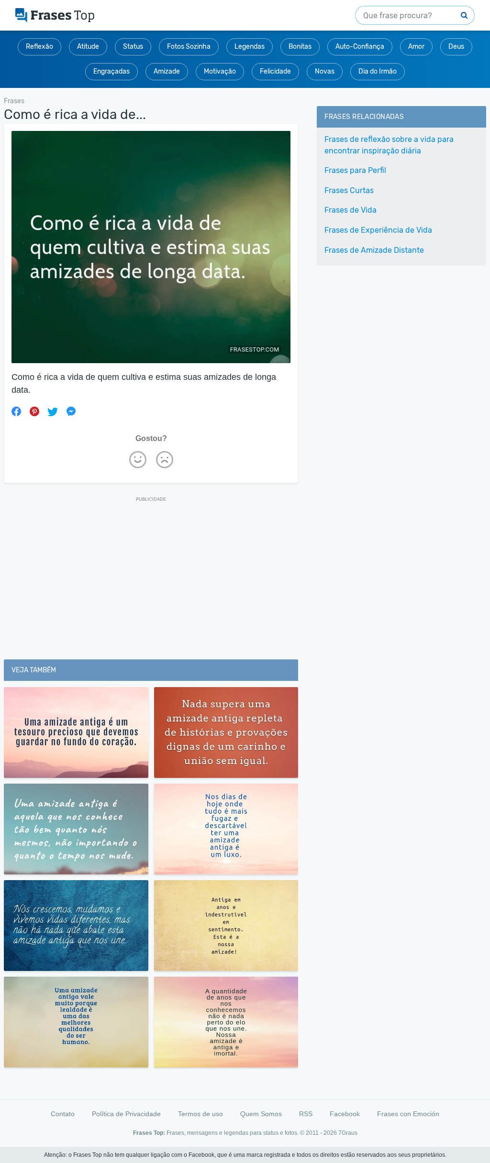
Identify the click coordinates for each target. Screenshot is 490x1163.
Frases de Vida (350, 210)
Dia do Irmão (377, 71)
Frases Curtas (349, 190)
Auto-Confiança (359, 47)
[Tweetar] (52, 411)
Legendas (249, 47)
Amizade (167, 71)
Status (133, 47)
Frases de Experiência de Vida (378, 230)
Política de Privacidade (126, 1114)
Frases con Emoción (408, 1114)
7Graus (347, 1133)
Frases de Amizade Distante (374, 250)
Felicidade (275, 71)
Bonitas (300, 47)
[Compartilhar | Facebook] (16, 411)
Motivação (220, 71)
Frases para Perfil (355, 170)
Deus (456, 47)
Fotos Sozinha (189, 47)
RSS (305, 1114)
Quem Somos (261, 1114)
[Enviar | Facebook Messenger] (71, 411)
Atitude (88, 47)
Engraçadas (111, 71)
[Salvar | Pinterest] (34, 411)
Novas (324, 71)
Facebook (345, 1114)
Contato (63, 1114)
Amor (416, 47)
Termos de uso (200, 1114)
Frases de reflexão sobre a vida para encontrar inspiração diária (389, 145)
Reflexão (39, 47)
